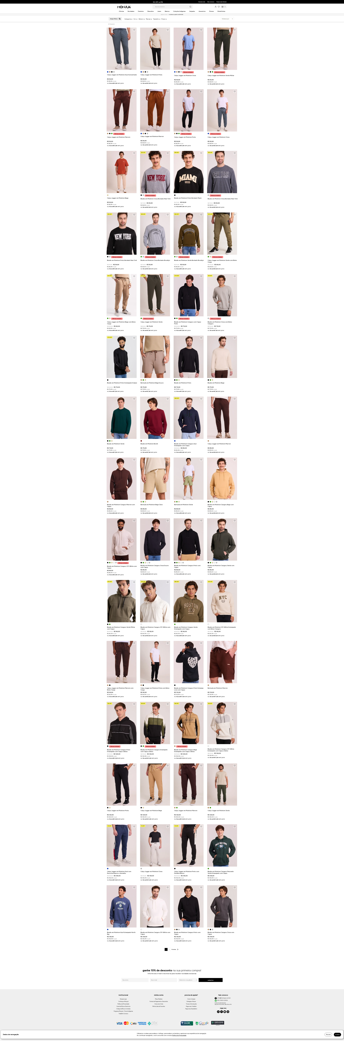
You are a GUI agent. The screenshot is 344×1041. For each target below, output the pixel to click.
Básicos (167, 11)
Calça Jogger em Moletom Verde (152, 322)
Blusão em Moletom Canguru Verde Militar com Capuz (121, 628)
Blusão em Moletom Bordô (149, 444)
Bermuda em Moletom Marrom (218, 688)
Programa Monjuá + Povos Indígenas (123, 1011)
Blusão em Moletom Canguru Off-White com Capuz (122, 567)
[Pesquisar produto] (190, 7)
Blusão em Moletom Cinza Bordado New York (155, 199)
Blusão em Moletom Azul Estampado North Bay (121, 933)
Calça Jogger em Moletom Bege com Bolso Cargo (121, 323)
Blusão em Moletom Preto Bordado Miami (187, 198)
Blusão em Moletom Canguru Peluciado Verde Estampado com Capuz (221, 872)
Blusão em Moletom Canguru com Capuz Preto (187, 323)
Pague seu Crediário (191, 1006)
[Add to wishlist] (134, 29)
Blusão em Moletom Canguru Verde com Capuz (221, 566)
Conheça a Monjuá (123, 1001)
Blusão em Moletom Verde (115, 444)
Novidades (131, 11)
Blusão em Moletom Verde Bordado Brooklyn (189, 260)
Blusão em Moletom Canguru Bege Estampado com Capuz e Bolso (185, 750)
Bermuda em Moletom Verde (183, 504)
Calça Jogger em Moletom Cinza (185, 75)
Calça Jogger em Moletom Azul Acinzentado (122, 75)
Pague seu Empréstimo (191, 1008)
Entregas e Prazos (191, 1001)
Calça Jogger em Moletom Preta (151, 75)
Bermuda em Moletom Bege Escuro (152, 383)
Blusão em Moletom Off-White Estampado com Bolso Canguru (222, 628)
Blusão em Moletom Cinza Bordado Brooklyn (155, 260)
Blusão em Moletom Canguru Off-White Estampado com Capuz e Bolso (221, 750)
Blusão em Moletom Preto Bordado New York (122, 260)
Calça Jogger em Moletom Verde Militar (221, 75)
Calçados (192, 11)
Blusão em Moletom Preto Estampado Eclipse (122, 383)
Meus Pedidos (158, 999)
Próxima (174, 949)
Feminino (141, 11)
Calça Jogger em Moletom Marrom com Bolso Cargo (120, 689)
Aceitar (337, 1034)
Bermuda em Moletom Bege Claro (152, 504)
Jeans (159, 11)
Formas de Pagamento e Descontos (159, 1001)
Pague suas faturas (221, 1)
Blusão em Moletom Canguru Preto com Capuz (187, 566)
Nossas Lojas (201, 1)
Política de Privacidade (123, 1004)
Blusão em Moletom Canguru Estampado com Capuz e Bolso (154, 750)
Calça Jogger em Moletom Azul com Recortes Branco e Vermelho (119, 872)
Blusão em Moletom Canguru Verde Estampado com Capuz (186, 628)
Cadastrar (211, 980)
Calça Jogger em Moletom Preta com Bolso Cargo (155, 689)
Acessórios (202, 11)
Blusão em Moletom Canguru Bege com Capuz (221, 505)
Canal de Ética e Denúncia (123, 1006)
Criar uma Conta (158, 1004)
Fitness (211, 11)
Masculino (150, 11)
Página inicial (164, 14)
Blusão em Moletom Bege (216, 383)
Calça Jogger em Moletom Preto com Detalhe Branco (186, 872)
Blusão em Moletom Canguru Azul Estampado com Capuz (185, 444)
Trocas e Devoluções (191, 1004)
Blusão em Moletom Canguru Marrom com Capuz (121, 505)
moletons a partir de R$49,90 (176, 14)
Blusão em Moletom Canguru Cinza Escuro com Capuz (155, 566)
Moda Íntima (221, 11)
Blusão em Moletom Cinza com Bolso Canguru (220, 323)
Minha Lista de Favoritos (158, 1006)
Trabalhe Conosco (123, 1013)
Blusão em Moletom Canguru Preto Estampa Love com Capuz (188, 689)
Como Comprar (191, 999)
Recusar (328, 1034)
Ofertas (121, 11)
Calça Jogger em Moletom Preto (185, 137)
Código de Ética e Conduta (123, 1008)
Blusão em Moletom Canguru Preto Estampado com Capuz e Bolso (118, 750)
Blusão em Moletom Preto (182, 383)
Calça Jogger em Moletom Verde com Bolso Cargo (222, 261)
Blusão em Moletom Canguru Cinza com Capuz (221, 933)
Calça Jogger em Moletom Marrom (118, 137)
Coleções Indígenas (179, 11)
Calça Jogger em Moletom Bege (117, 198)
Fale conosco (210, 1)
